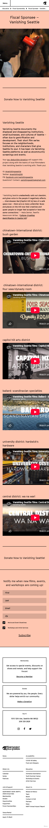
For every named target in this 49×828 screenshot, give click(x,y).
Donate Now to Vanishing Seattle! (24, 99)
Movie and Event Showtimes (17, 622)
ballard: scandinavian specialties (22, 390)
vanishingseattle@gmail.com (33, 180)
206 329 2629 (24, 721)
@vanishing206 (16, 174)
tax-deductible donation (17, 160)
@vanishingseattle (13, 171)
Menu (5, 3)
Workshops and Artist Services (18, 628)
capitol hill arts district (16, 340)
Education (5, 8)
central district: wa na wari (19, 496)
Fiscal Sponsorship (19, 8)
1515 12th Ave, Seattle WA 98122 (24, 718)
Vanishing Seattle (13, 122)
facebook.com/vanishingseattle (19, 177)
